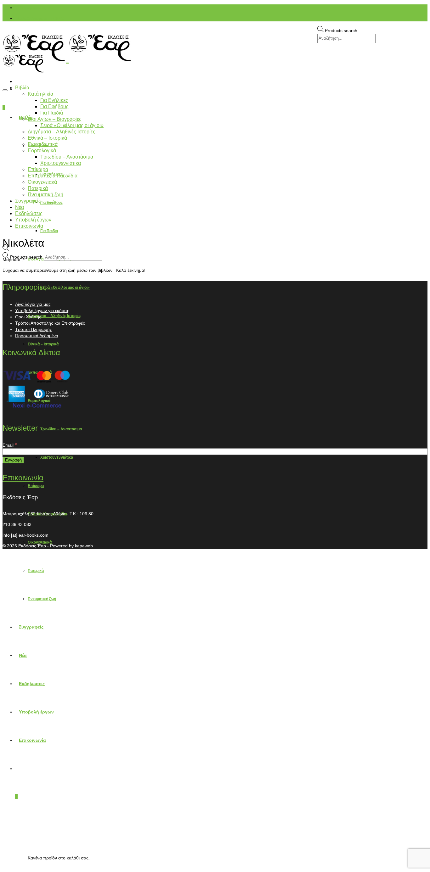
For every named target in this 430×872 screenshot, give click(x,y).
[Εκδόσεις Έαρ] (215, 48)
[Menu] (5, 90)
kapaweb (84, 545)
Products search (341, 30)
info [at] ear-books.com (25, 535)
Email (10, 445)
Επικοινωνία (23, 477)
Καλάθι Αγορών (40, 18)
